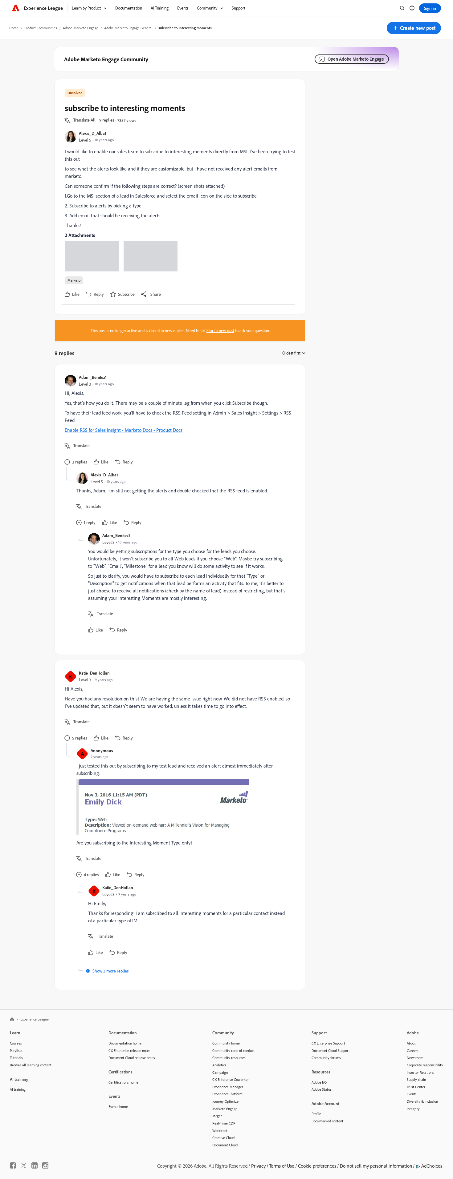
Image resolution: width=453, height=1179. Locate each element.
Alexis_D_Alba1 (92, 133)
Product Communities (40, 28)
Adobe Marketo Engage (80, 28)
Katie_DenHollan (94, 673)
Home (13, 28)
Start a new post (220, 330)
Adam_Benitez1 (93, 377)
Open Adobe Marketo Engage (356, 59)
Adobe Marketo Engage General (128, 28)
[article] (178, 420)
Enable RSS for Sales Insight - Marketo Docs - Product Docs (123, 430)
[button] (414, 28)
